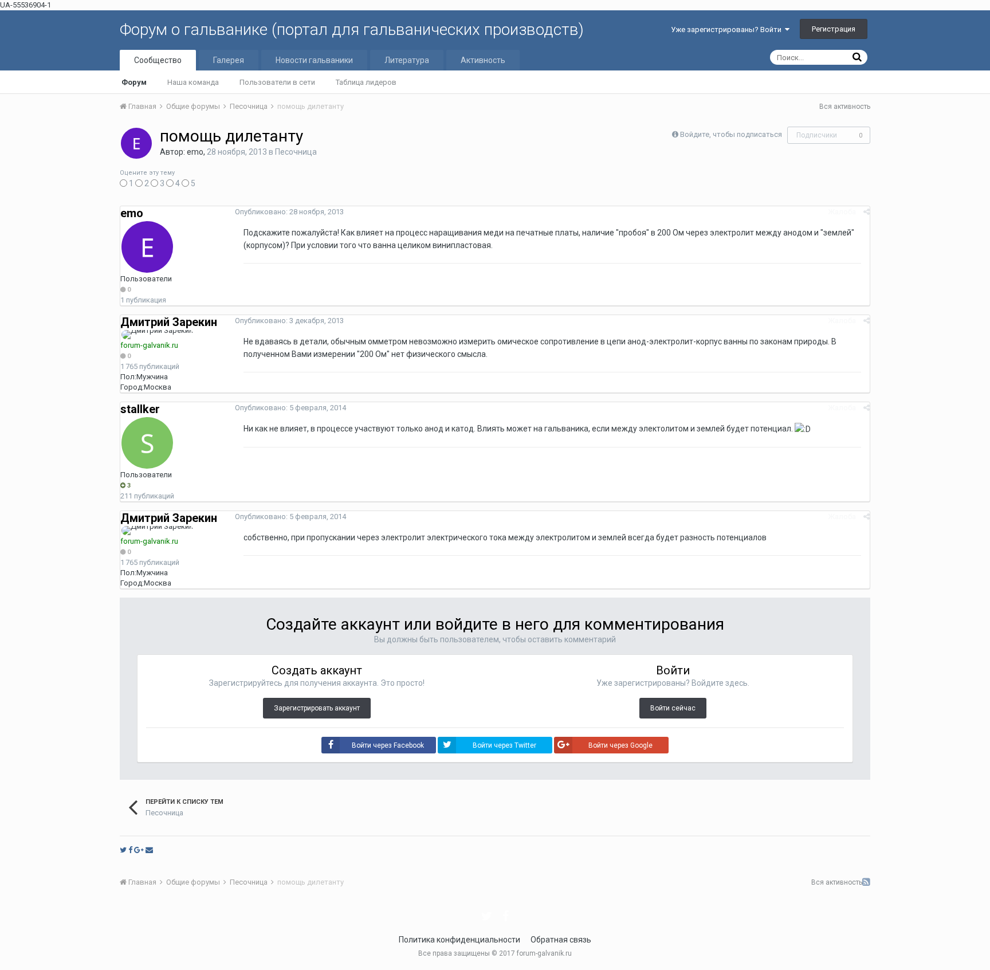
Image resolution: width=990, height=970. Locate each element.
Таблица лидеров (366, 82)
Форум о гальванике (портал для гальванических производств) (352, 29)
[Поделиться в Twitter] (123, 850)
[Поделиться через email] (149, 850)
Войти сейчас (673, 708)
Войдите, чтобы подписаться (731, 134)
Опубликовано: (289, 211)
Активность (483, 60)
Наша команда (193, 82)
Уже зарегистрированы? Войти (728, 29)
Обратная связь (561, 939)
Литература (406, 60)
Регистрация (833, 29)
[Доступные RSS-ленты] (866, 882)
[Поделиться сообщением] (866, 211)
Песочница (296, 151)
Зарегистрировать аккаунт (317, 708)
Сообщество (158, 60)
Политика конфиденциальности (459, 939)
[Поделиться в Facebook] (130, 850)
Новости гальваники (314, 60)
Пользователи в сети (277, 82)
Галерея (228, 60)
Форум (134, 82)
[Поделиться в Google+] (139, 850)
